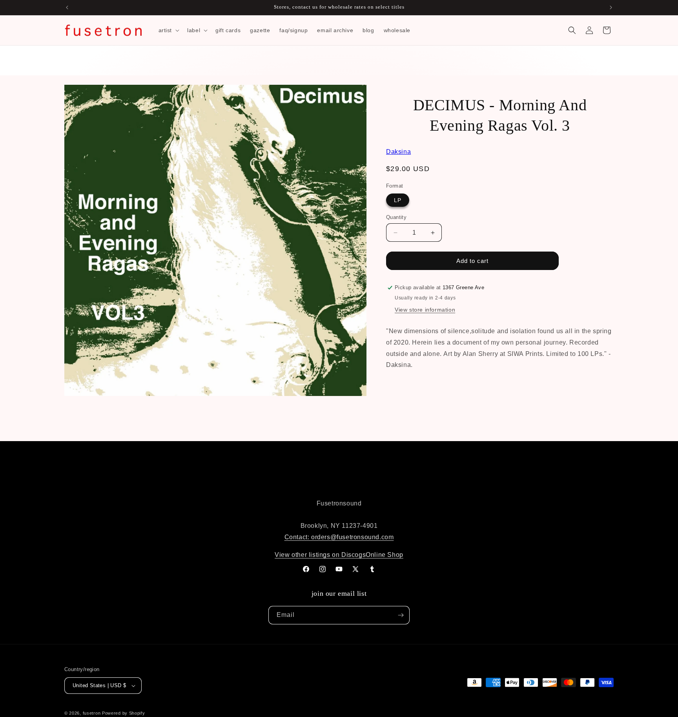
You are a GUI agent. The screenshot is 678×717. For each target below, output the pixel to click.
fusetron (92, 713)
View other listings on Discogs (320, 554)
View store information (425, 310)
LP (397, 200)
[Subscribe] (400, 615)
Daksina (398, 151)
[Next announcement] (611, 7)
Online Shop (384, 554)
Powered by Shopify (123, 713)
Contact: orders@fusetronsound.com (339, 537)
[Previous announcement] (67, 7)
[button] (168, 30)
